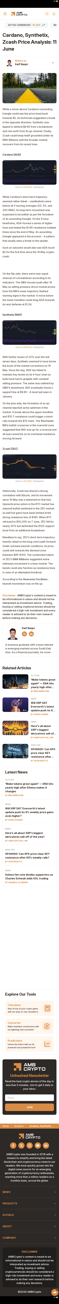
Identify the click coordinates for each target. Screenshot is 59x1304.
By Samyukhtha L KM (42, 737)
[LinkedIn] (31, 633)
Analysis (35, 745)
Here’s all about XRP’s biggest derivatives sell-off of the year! (25, 834)
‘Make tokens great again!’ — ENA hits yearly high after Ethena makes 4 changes (43, 683)
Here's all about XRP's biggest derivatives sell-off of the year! (43, 729)
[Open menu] (5, 13)
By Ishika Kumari (39, 714)
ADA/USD (27, 187)
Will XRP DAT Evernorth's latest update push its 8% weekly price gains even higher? (43, 706)
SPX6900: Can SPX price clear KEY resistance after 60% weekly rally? (43, 753)
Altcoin (35, 675)
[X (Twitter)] (24, 633)
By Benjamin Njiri (40, 691)
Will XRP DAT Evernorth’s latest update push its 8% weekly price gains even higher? (29, 812)
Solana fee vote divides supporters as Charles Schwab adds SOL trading (29, 876)
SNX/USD (26, 347)
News (34, 699)
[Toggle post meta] (53, 62)
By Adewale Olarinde (16, 882)
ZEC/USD (27, 481)
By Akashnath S (39, 761)
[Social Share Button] (54, 1292)
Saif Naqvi (21, 64)
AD (55, 1)
